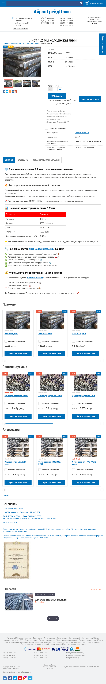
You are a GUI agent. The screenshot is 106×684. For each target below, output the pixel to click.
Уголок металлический (38, 642)
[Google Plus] (15, 91)
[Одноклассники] (10, 91)
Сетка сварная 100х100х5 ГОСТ (49, 463)
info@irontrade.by (67, 25)
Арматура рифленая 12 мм (16, 395)
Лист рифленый (87, 638)
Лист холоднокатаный (31, 43)
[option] (22, 62)
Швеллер (51, 642)
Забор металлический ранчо (74, 644)
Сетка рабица (62, 638)
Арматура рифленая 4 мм (83, 395)
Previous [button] (4, 83)
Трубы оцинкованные (47, 640)
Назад (6, 495)
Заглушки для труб (77, 642)
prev (50, 618)
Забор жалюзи (56, 644)
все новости (96, 589)
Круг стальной (22, 642)
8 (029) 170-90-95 (66, 21)
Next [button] (39, 83)
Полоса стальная (93, 642)
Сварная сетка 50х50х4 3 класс (15, 463)
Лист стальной (15, 43)
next (56, 618)
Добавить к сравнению (57, 128)
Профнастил (37, 638)
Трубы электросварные (88, 640)
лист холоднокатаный (41, 249)
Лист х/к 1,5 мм (45, 333)
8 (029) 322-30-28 (47, 23)
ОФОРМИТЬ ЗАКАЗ (96, 3)
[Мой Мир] (13, 91)
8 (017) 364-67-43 (47, 18)
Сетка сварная (49, 638)
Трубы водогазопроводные (66, 640)
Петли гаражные (27, 644)
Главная (6, 43)
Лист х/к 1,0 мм (79, 333)
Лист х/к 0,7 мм (11, 333)
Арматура (11, 638)
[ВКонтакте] (4, 91)
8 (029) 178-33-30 (66, 23)
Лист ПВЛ (19, 640)
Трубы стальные (31, 640)
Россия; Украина (82, 133)
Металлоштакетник (23, 638)
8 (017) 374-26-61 (47, 21)
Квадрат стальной (42, 644)
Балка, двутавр (63, 642)
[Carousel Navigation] (53, 618)
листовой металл (35, 278)
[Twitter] (7, 91)
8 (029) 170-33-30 (66, 18)
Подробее (39, 602)
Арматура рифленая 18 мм (50, 395)
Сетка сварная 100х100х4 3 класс (84, 463)
